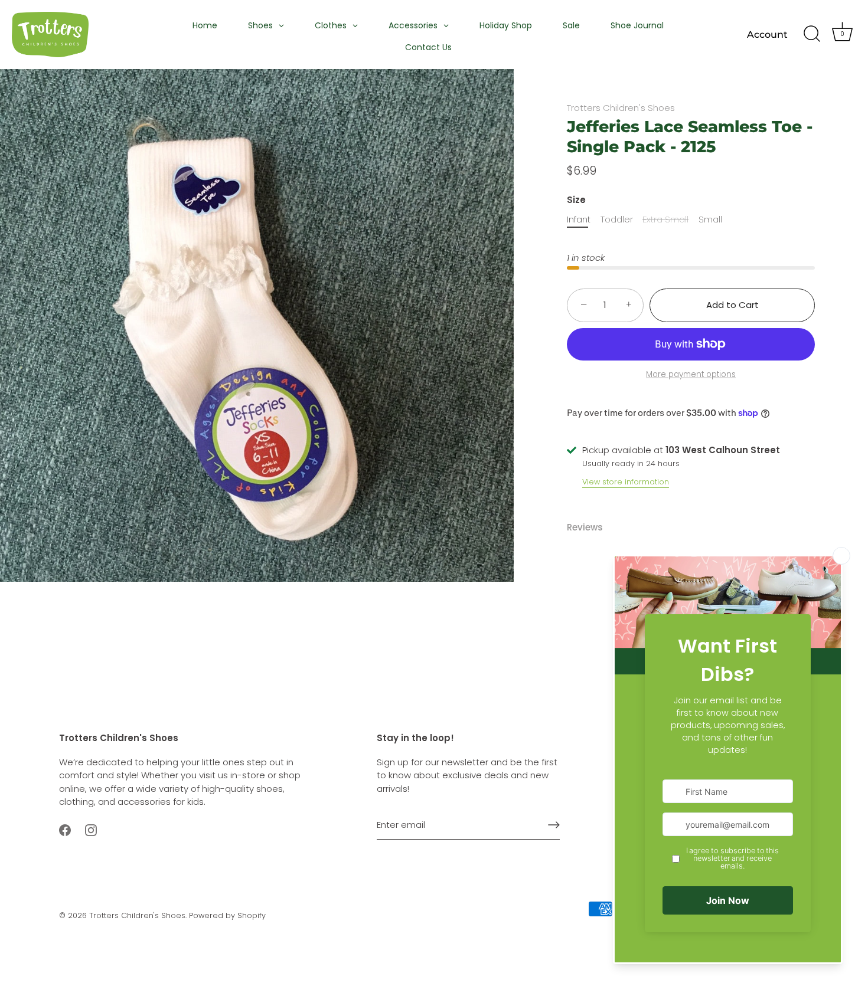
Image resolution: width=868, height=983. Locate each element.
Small (710, 219)
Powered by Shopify (227, 915)
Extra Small (665, 219)
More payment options (691, 374)
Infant (578, 219)
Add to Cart (732, 305)
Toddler (617, 219)
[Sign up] (554, 825)
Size (576, 200)
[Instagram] (91, 829)
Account (767, 34)
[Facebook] (65, 829)
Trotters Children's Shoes (621, 107)
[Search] (812, 34)
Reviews (585, 527)
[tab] (591, 528)
